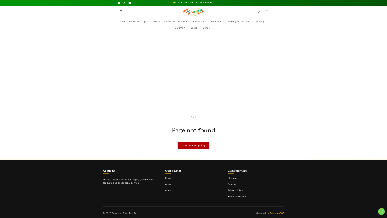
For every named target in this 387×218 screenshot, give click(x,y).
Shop (168, 178)
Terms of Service (237, 196)
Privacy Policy (235, 190)
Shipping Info (235, 178)
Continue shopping (193, 145)
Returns (232, 184)
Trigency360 (277, 213)
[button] (121, 11)
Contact (169, 190)
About (168, 184)
